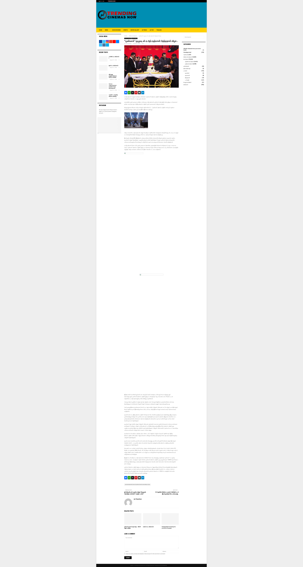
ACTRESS (144, 30)
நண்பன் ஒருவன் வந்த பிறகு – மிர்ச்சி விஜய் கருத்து (132, 527)
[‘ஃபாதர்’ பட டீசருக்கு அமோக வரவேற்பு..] (103, 97)
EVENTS (125, 30)
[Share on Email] (139, 92)
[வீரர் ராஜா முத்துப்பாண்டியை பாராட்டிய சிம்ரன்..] (103, 76)
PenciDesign (170, 565)
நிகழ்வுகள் (187, 77)
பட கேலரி (187, 80)
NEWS (106, 30)
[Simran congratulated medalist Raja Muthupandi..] (103, 86)
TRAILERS (159, 30)
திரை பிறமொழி (186, 68)
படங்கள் (185, 70)
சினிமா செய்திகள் (128, 38)
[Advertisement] (177, 15)
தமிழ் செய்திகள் (134, 38)
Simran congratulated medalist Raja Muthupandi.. (112, 86)
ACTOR (152, 30)
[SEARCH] (202, 37)
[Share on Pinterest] (135, 92)
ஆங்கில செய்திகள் (189, 61)
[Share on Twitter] (132, 92)
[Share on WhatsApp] (129, 92)
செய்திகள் (185, 59)
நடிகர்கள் (187, 73)
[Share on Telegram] (142, 92)
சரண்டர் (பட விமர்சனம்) (148, 527)
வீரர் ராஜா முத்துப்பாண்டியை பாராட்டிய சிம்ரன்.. (113, 76)
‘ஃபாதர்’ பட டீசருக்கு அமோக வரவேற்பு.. (113, 95)
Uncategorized (187, 52)
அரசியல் (185, 54)
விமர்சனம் (185, 84)
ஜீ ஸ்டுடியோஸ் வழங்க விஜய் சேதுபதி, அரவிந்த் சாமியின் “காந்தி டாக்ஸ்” (135, 493)
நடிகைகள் (187, 75)
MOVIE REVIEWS (116, 30)
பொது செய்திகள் (187, 82)
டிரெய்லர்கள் (186, 66)
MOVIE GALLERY (135, 30)
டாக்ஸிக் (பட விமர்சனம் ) (114, 57)
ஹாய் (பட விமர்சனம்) (113, 65)
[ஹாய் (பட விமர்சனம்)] (103, 68)
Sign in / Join (101, 1)
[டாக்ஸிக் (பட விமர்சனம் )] (103, 59)
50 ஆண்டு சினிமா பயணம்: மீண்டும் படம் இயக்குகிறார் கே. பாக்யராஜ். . (167, 493)
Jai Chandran (128, 43)
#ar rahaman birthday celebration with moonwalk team (137, 484)
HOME (100, 30)
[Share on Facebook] (125, 92)
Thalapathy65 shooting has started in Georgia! (169, 527)
